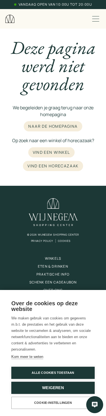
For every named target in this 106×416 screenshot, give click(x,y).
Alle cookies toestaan (53, 372)
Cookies (64, 241)
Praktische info (53, 274)
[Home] (9, 19)
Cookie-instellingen (53, 402)
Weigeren (53, 388)
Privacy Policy (42, 241)
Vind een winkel (51, 152)
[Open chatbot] (94, 404)
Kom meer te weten (27, 357)
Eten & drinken (53, 266)
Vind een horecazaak (53, 165)
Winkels (53, 258)
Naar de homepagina (52, 126)
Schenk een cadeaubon (53, 282)
